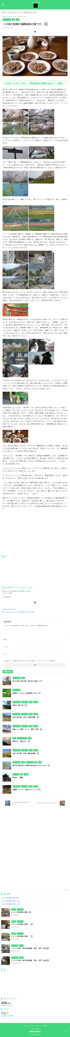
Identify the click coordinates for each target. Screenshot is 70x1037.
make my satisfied (35, 1029)
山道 (25, 612)
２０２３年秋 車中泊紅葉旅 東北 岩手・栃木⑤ (30, 948)
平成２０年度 (7, 609)
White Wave (35, 1031)
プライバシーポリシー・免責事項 (39, 1025)
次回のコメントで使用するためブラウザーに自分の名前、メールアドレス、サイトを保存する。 (30, 661)
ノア (5, 612)
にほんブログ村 (7, 593)
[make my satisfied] (36, 6)
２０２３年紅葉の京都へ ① (10, 904)
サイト (5, 653)
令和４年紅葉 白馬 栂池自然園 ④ (25, 717)
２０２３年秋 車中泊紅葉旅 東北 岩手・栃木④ (30, 960)
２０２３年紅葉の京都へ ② (10, 901)
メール (5, 646)
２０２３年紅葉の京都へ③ (9, 898)
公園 (19, 612)
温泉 (14, 609)
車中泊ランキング (7, 1005)
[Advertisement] (35, 571)
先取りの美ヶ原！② (19, 705)
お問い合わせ (26, 1025)
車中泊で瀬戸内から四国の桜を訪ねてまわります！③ (31, 765)
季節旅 (22, 612)
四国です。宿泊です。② (21, 741)
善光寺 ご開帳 (17, 777)
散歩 (28, 612)
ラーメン (14, 612)
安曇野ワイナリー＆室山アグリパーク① (26, 789)
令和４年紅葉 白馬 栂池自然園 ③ (25, 753)
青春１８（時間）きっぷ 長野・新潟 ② (27, 729)
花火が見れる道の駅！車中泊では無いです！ (27, 681)
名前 (5, 639)
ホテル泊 (9, 612)
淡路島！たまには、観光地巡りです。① (26, 693)
